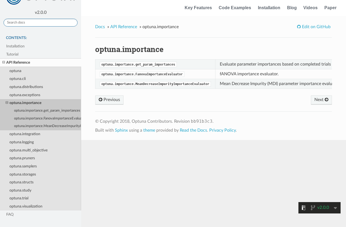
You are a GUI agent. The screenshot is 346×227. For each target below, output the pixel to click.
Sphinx (121, 130)
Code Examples (235, 7)
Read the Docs (193, 130)
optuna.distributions (26, 87)
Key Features (198, 7)
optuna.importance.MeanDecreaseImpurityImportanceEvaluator (47, 126)
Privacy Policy (222, 130)
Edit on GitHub (316, 27)
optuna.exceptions (24, 95)
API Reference (18, 62)
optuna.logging (21, 142)
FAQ (10, 214)
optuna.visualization (25, 206)
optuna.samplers (23, 166)
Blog (292, 7)
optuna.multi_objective (28, 150)
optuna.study (20, 190)
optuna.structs (21, 182)
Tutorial (12, 54)
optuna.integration (24, 134)
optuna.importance (25, 103)
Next (319, 100)
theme (149, 130)
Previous (111, 100)
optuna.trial (18, 198)
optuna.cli (17, 79)
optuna (15, 71)
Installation (269, 7)
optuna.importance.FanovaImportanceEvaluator (47, 118)
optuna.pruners (22, 158)
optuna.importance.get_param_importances (47, 110)
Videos (310, 7)
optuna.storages (22, 174)
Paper (330, 7)
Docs (100, 27)
